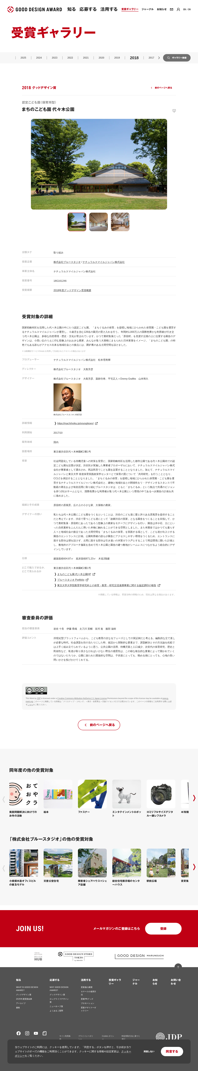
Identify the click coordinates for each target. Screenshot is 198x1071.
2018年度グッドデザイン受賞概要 (72, 290)
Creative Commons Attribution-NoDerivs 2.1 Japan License (82, 698)
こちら (30, 704)
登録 (163, 929)
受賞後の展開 (86, 987)
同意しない (149, 1051)
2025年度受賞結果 (24, 999)
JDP (39, 698)
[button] (77, 222)
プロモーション (87, 1003)
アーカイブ (21, 1003)
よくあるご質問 (56, 1011)
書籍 (18, 1008)
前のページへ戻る (163, 88)
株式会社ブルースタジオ (67, 262)
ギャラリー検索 (179, 58)
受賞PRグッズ (87, 999)
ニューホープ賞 (56, 1006)
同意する (172, 1051)
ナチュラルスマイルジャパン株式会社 (104, 262)
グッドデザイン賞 (23, 995)
